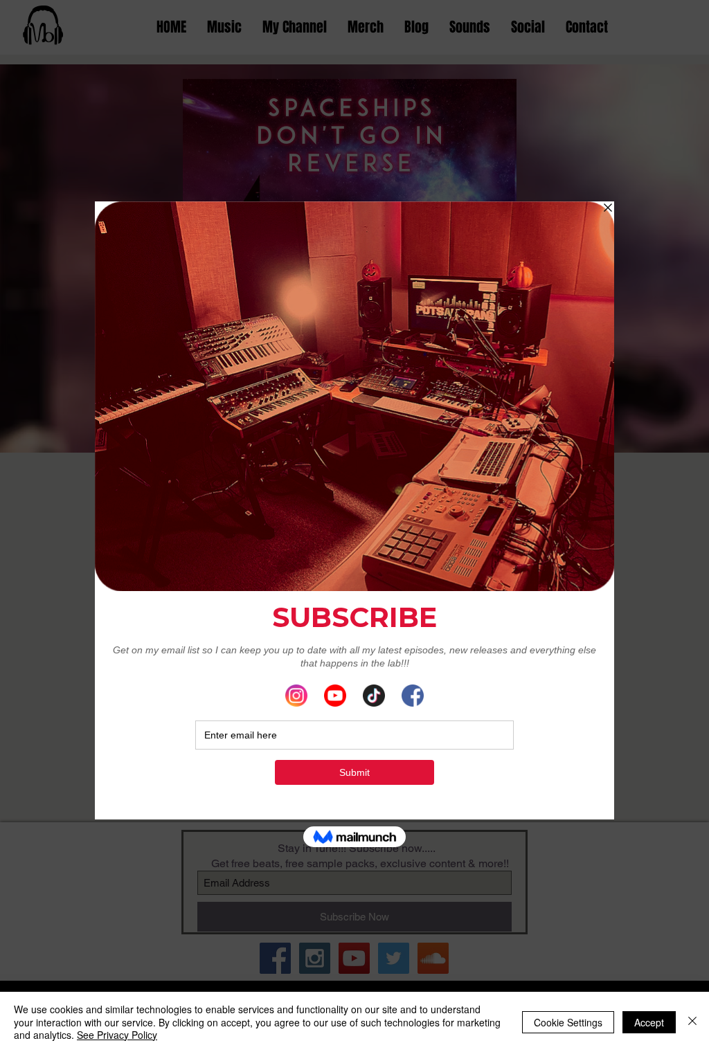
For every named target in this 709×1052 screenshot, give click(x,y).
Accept (649, 1022)
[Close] (692, 1022)
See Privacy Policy (117, 1035)
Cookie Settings (568, 1022)
